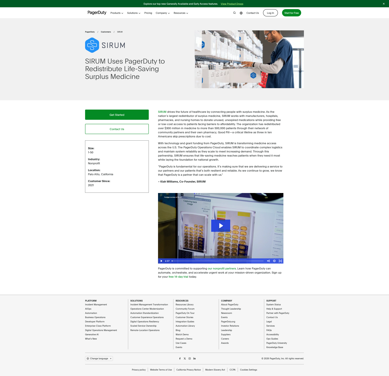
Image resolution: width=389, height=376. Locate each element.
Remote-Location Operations (145, 330)
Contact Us (252, 12)
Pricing (148, 12)
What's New (91, 338)
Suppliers (226, 334)
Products (115, 12)
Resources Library (184, 304)
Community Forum (185, 308)
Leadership (226, 330)
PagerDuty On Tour (185, 312)
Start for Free (291, 12)
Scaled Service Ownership (143, 325)
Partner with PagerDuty (277, 312)
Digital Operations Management (101, 330)
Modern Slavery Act (215, 369)
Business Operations (95, 317)
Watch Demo (182, 334)
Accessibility (272, 334)
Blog (178, 330)
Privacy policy (139, 369)
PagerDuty (90, 32)
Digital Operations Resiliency (144, 321)
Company (161, 12)
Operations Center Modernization (147, 308)
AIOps (88, 308)
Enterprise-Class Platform (98, 325)
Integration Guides (185, 321)
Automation (91, 312)
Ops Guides (272, 338)
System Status (273, 304)
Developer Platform (95, 321)
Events (179, 347)
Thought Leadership (231, 308)
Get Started (117, 115)
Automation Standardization (144, 312)
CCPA (233, 369)
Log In (270, 12)
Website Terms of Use (161, 369)
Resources (179, 12)
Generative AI (92, 334)
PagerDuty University (276, 342)
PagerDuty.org (228, 321)
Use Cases (181, 342)
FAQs (269, 330)
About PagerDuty (229, 304)
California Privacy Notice (188, 369)
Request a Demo (184, 338)
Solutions (132, 12)
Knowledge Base (274, 347)
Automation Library (185, 325)
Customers (106, 32)
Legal (269, 321)
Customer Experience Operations (147, 317)
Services (270, 325)
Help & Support (274, 308)
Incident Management (96, 304)
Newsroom (226, 312)
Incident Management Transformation (149, 304)
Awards (225, 342)
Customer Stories (184, 317)
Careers (225, 338)
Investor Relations (230, 325)
